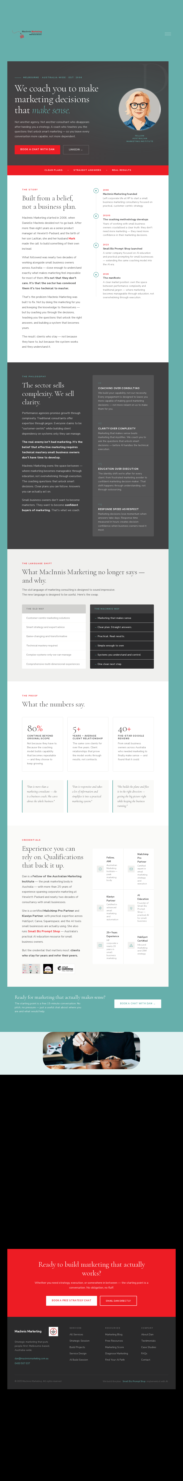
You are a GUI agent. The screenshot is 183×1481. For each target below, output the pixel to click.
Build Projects (77, 1347)
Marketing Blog (113, 1334)
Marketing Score (114, 1347)
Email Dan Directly (118, 1301)
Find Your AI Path (115, 1359)
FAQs (144, 1353)
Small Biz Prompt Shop (44, 931)
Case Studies (148, 1347)
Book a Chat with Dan (37, 149)
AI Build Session (79, 1359)
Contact (145, 1359)
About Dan (147, 1334)
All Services (76, 1334)
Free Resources (114, 1340)
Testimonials (148, 1340)
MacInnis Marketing (28, 1331)
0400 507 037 (22, 1363)
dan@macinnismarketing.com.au (31, 1358)
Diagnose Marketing (116, 1353)
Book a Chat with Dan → (137, 1003)
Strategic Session (80, 1340)
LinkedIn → (76, 149)
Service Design (78, 1353)
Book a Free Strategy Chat (71, 1300)
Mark (72, 239)
